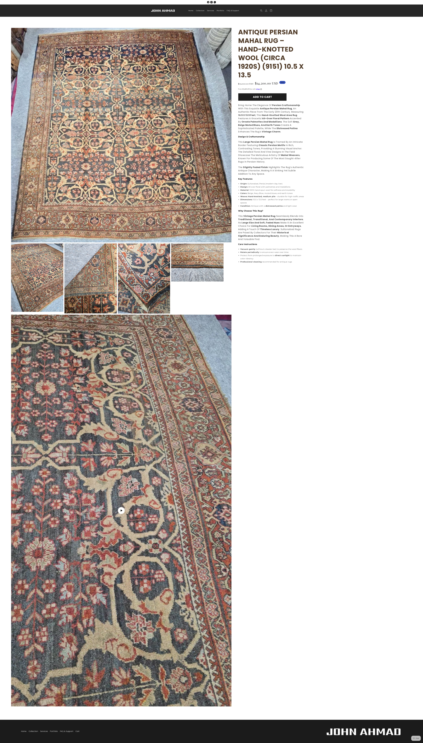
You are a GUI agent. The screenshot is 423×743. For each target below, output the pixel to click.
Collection (33, 731)
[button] (261, 10)
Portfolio (54, 731)
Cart (77, 731)
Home (23, 731)
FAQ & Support (66, 731)
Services (44, 731)
